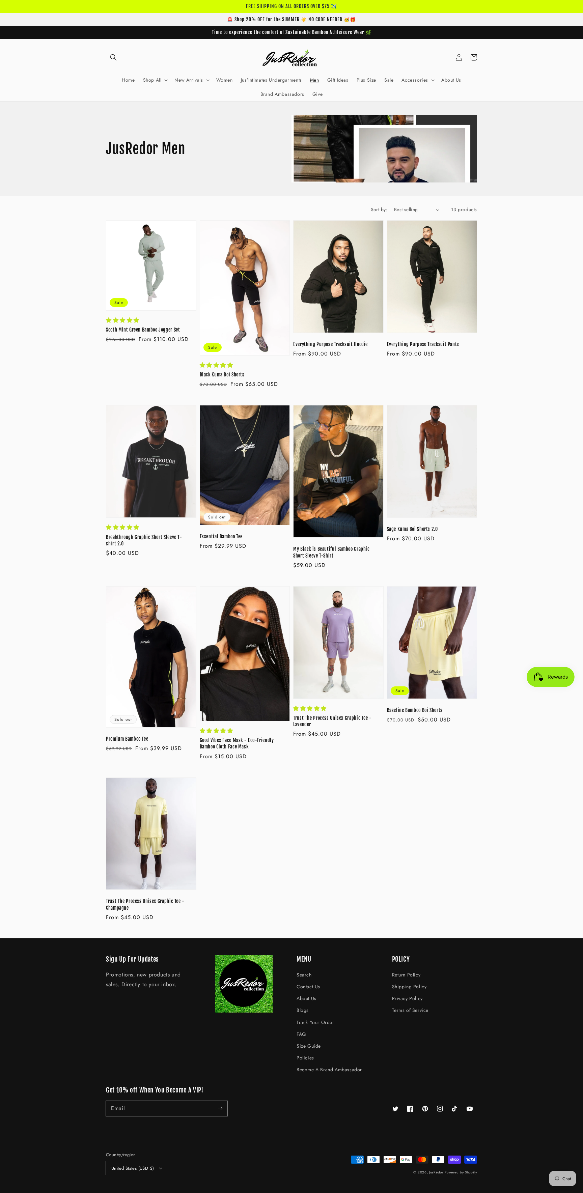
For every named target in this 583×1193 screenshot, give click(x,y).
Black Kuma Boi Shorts (222, 374)
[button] (113, 57)
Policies (305, 1057)
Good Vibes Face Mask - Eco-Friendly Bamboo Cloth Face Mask (237, 743)
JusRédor (436, 1172)
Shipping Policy (409, 986)
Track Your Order (315, 1022)
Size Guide (309, 1046)
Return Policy (406, 974)
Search (304, 974)
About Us (306, 998)
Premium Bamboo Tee (127, 739)
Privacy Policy (407, 998)
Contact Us (308, 986)
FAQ (301, 1034)
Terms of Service (410, 1010)
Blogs (303, 1010)
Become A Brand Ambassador (329, 1069)
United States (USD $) (132, 1168)
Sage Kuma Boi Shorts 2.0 (412, 529)
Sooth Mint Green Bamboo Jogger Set (143, 330)
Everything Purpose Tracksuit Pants (423, 344)
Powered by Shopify (461, 1172)
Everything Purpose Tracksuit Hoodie (330, 344)
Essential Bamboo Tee (221, 536)
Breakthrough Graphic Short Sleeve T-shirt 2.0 (144, 540)
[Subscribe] (220, 1108)
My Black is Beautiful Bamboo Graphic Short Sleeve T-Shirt (331, 552)
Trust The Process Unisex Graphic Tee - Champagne (145, 904)
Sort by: (379, 209)
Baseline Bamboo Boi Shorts (415, 710)
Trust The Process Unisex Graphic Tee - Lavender (332, 721)
